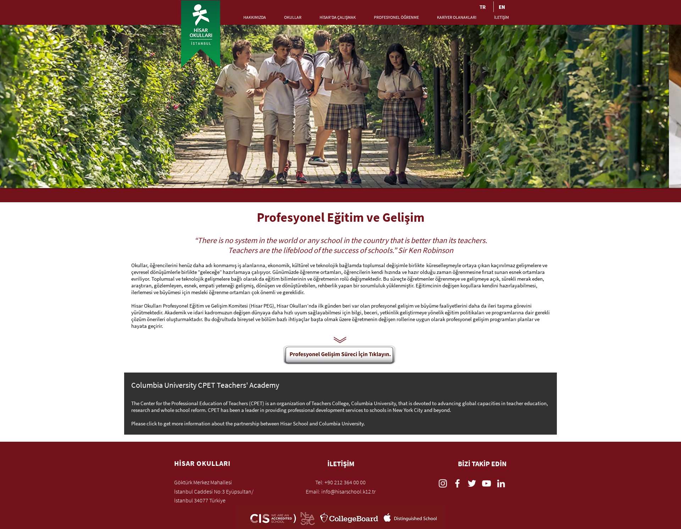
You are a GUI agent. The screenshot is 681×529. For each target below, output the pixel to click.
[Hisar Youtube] (486, 483)
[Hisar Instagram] (442, 483)
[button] (249, 17)
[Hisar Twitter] (471, 483)
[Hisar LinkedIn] (500, 483)
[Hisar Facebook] (457, 483)
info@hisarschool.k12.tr (348, 491)
